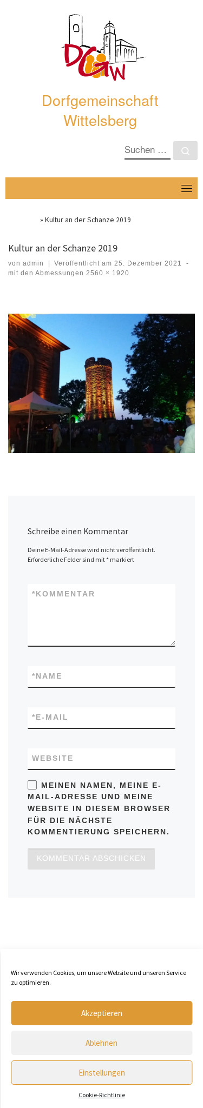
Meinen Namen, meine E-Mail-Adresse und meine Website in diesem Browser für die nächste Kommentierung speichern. (99, 809)
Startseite (23, 219)
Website (53, 758)
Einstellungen (101, 1072)
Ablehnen (101, 1043)
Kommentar (63, 593)
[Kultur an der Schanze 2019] (101, 384)
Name (47, 676)
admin (33, 263)
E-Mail (50, 717)
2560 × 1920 (106, 273)
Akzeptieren (101, 1013)
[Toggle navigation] (187, 188)
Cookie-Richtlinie (101, 1095)
